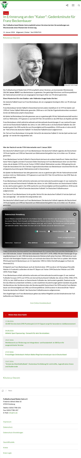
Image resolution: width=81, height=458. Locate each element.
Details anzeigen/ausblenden (66, 237)
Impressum (17, 243)
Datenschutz (9, 243)
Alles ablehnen (33, 243)
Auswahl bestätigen (50, 243)
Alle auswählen (68, 243)
